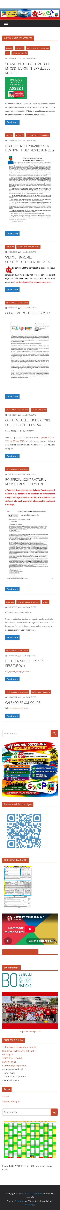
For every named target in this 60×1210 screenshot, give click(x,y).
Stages (45, 602)
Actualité (19, 48)
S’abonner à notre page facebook (20, 951)
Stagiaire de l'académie (41, 692)
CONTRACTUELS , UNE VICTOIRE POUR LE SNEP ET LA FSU (28, 422)
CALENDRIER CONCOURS (22, 702)
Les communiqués (20, 53)
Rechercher (54, 733)
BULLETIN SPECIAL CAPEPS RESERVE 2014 (24, 663)
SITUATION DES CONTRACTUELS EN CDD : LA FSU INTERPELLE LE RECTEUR (28, 68)
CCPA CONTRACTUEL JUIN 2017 (27, 313)
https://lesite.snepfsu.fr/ (30, 1031)
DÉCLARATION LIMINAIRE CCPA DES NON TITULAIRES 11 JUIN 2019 (29, 148)
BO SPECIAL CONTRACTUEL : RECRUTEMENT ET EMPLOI (25, 482)
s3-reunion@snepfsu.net (14, 1065)
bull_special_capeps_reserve (17, 671)
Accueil (9, 48)
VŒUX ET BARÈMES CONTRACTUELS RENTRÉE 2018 (27, 259)
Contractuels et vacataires (38, 48)
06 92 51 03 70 (9, 1062)
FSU (7, 53)
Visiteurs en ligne (10, 1101)
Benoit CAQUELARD (28, 58)
